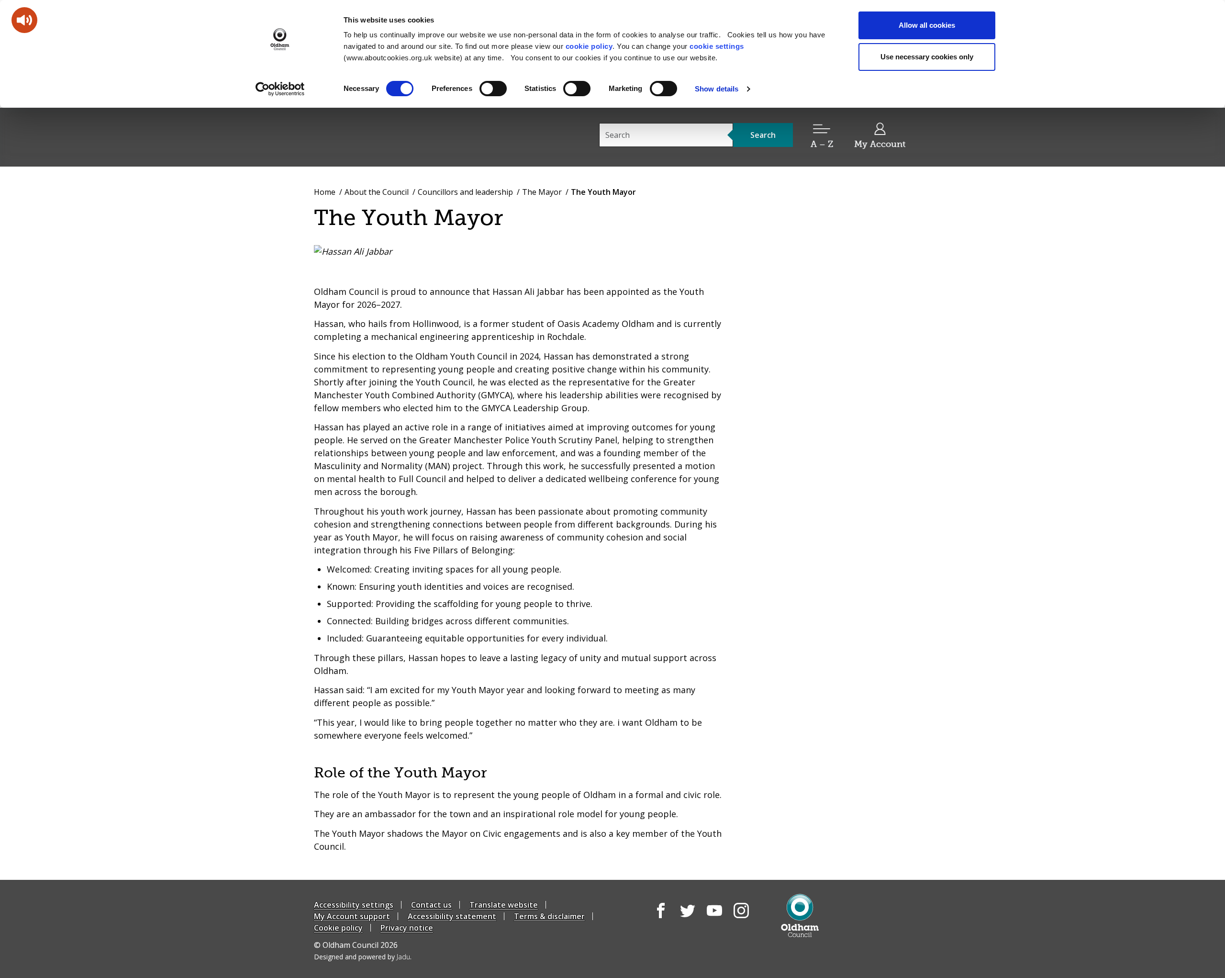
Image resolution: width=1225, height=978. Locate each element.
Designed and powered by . (363, 956)
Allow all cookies (927, 25)
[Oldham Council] (800, 915)
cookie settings (717, 46)
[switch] (493, 88)
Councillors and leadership (465, 192)
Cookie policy (338, 927)
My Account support (352, 916)
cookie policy (589, 46)
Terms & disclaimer (549, 916)
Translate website (503, 904)
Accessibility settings (353, 904)
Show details (716, 89)
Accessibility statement (452, 916)
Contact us (431, 904)
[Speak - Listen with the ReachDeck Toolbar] (24, 20)
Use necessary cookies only (926, 57)
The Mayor (542, 192)
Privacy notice (406, 927)
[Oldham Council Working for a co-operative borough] (400, 136)
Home (324, 192)
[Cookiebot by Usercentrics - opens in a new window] (280, 89)
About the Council (377, 192)
